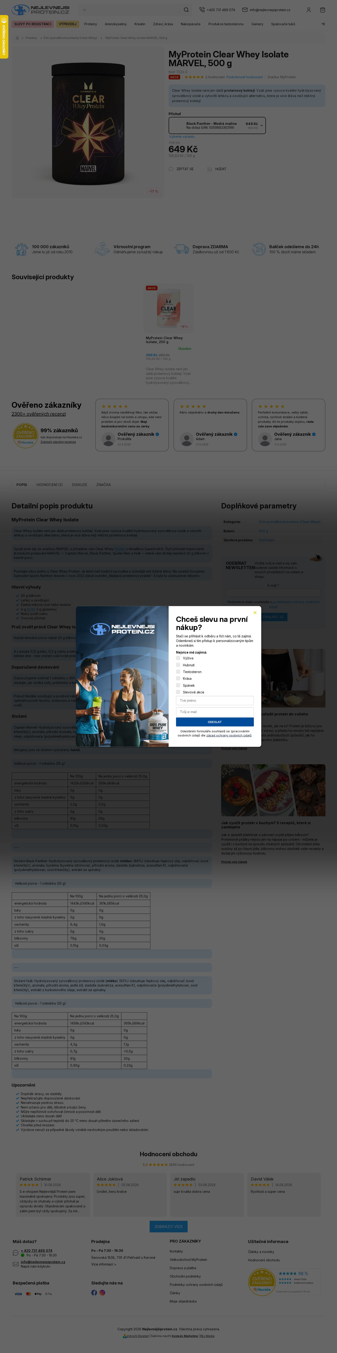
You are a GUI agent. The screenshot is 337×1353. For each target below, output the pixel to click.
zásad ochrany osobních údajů (229, 735)
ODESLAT (215, 722)
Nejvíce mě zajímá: (191, 652)
